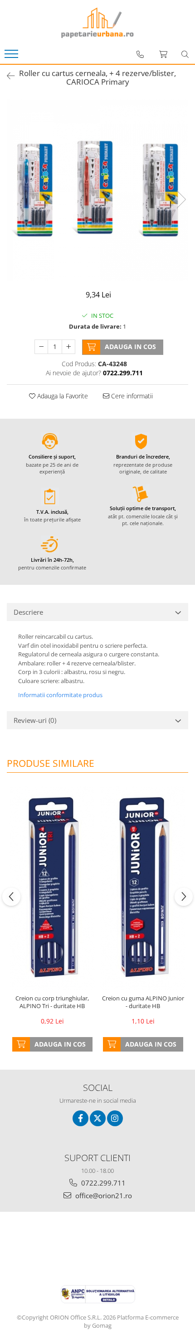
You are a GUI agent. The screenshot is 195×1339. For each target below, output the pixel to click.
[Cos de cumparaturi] (163, 54)
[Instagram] (115, 1118)
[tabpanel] (97, 190)
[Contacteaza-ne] (140, 54)
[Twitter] (98, 1118)
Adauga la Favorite (61, 396)
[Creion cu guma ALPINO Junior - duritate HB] (142, 888)
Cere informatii (131, 396)
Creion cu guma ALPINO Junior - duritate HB (143, 1002)
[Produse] (12, 56)
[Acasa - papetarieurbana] (97, 22)
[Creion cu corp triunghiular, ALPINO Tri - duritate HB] (52, 888)
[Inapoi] (7, 76)
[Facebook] (80, 1118)
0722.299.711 (102, 1182)
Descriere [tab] (28, 612)
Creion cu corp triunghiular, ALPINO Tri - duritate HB (52, 1002)
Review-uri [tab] (35, 720)
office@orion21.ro (102, 1195)
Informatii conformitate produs (60, 695)
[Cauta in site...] (185, 54)
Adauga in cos (130, 346)
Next (181, 199)
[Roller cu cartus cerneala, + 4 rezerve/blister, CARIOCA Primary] (97, 190)
